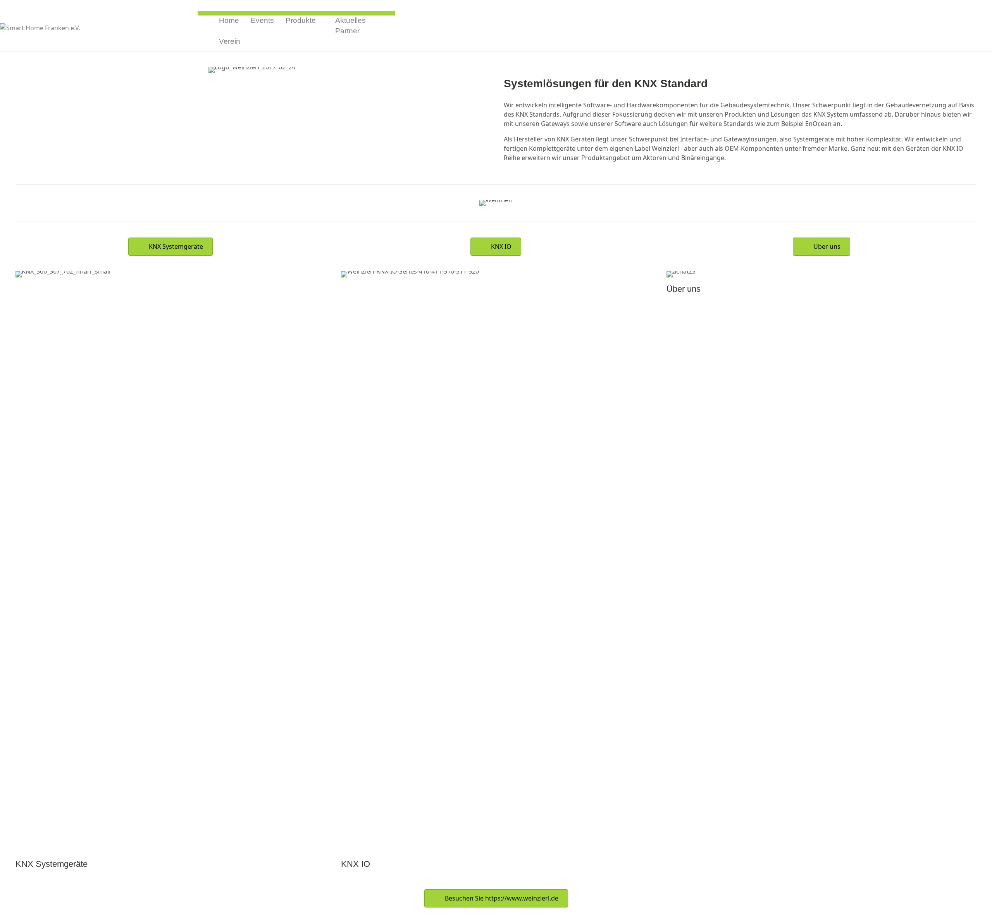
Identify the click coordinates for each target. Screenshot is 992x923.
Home (229, 20)
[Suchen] (392, 31)
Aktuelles (350, 20)
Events (262, 20)
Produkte (301, 20)
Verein (229, 41)
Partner (347, 31)
